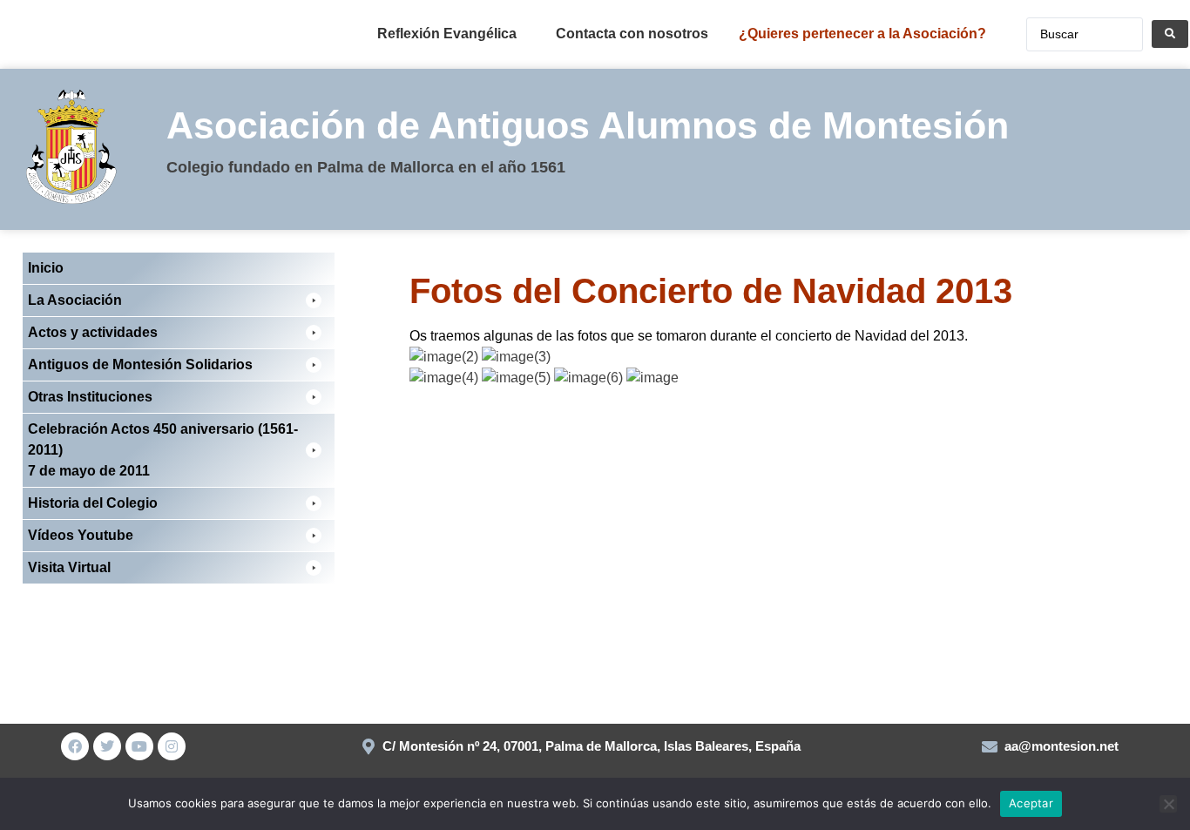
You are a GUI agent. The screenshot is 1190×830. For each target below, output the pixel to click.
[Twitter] (107, 746)
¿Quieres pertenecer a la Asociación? (862, 33)
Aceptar (1031, 803)
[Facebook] (75, 746)
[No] (1168, 804)
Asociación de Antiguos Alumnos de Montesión (587, 125)
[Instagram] (172, 746)
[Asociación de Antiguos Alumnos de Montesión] (43, 39)
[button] (179, 300)
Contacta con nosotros (632, 33)
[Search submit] (1170, 34)
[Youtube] (139, 746)
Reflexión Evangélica (447, 33)
